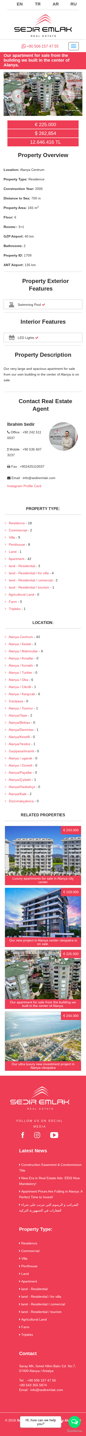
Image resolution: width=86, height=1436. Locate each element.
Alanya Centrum (19, 637)
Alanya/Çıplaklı (18, 780)
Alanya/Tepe (16, 715)
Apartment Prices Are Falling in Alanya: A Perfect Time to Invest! (50, 1194)
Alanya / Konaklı (19, 665)
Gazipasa (14, 701)
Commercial (16, 530)
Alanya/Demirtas (19, 730)
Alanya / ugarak (19, 758)
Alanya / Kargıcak (20, 694)
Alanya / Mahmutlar (22, 651)
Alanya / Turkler (19, 672)
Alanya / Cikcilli (18, 687)
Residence (15, 523)
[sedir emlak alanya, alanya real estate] (43, 26)
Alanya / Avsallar (19, 658)
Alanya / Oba (17, 680)
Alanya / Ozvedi (19, 765)
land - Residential (20, 566)
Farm (11, 602)
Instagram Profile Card (24, 486)
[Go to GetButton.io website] (74, 1431)
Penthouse (15, 544)
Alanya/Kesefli (18, 737)
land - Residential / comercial (29, 580)
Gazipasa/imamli (20, 751)
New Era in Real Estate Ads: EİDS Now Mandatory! (49, 1181)
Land (11, 552)
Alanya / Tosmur (19, 708)
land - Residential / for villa (27, 573)
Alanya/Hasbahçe (20, 787)
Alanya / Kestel (18, 644)
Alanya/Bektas (18, 722)
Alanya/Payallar (19, 772)
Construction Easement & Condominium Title (50, 1167)
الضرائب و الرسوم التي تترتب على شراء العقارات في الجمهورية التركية (48, 1207)
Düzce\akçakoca (20, 801)
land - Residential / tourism (27, 587)
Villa (10, 537)
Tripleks (13, 609)
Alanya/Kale (16, 794)
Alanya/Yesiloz (18, 744)
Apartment (15, 559)
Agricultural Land (20, 594)
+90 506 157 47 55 (42, 46)
